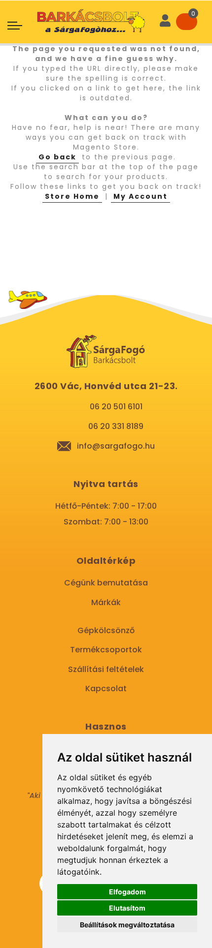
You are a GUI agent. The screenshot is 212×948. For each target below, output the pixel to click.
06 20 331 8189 (115, 426)
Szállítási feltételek (106, 669)
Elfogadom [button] (127, 891)
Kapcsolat (106, 688)
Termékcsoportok (106, 649)
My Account (140, 196)
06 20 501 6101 (116, 406)
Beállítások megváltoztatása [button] (127, 924)
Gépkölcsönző (106, 630)
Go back (57, 157)
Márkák (106, 602)
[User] (165, 21)
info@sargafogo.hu (116, 446)
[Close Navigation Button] (92, 10)
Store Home (72, 196)
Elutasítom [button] (127, 908)
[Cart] (186, 21)
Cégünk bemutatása (106, 582)
